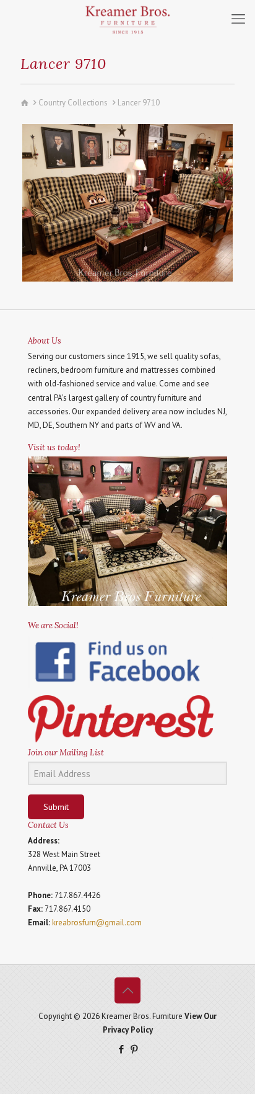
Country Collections (73, 102)
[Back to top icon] (127, 990)
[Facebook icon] (121, 1049)
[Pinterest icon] (134, 1049)
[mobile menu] (238, 18)
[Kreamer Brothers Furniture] (127, 18)
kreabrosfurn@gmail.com (97, 922)
